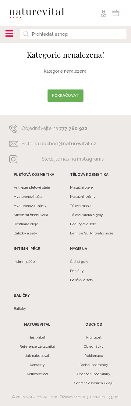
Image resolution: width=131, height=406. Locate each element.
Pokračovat (65, 95)
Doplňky (77, 271)
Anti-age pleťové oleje (32, 187)
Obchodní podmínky (93, 374)
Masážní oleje (81, 187)
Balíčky (20, 308)
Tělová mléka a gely (86, 215)
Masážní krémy (83, 196)
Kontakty (37, 365)
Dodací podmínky (94, 365)
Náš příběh (37, 337)
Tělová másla (80, 206)
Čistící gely (79, 261)
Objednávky (94, 346)
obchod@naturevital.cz (68, 144)
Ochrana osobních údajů (93, 383)
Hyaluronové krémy (30, 206)
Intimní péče (24, 261)
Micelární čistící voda (31, 215)
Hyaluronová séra (28, 196)
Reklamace (93, 355)
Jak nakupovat (37, 355)
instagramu (90, 159)
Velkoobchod (37, 374)
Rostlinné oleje (26, 224)
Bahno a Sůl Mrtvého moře (91, 233)
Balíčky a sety (25, 233)
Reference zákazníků (37, 346)
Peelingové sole (83, 224)
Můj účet (93, 337)
